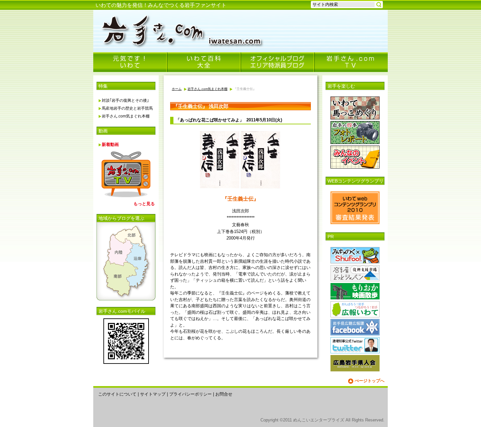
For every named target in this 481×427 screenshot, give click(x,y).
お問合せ (223, 394)
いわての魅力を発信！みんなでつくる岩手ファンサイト (161, 5)
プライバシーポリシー (190, 394)
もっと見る (144, 203)
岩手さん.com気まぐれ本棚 (126, 116)
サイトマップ (153, 394)
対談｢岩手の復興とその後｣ (125, 100)
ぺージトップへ (369, 380)
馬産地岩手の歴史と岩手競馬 (127, 108)
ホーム (177, 89)
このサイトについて (117, 394)
